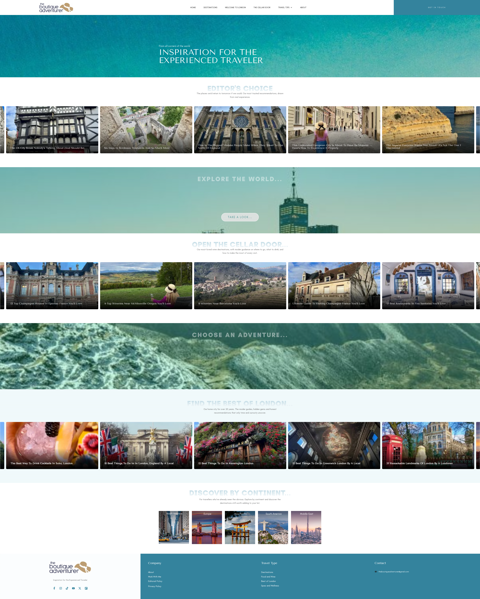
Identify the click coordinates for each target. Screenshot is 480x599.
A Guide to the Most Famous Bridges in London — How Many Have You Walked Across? (52, 445)
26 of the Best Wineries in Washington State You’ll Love (52, 285)
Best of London (268, 581)
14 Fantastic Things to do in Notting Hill (146, 445)
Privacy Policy (154, 586)
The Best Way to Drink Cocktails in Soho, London (334, 445)
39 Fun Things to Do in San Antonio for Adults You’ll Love (52, 129)
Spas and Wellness (270, 585)
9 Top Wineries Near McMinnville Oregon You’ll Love (428, 285)
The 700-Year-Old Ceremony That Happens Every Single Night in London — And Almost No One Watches (240, 445)
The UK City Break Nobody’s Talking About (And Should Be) (334, 129)
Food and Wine (268, 576)
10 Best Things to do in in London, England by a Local (428, 445)
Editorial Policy (155, 581)
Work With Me (154, 576)
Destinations (267, 572)
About (151, 572)
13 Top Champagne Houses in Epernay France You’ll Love (334, 285)
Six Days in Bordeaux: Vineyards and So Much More (428, 129)
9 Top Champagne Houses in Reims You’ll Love (240, 285)
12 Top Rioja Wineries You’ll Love (146, 285)
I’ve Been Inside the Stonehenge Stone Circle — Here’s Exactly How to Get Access (240, 129)
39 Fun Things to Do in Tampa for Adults (146, 129)
